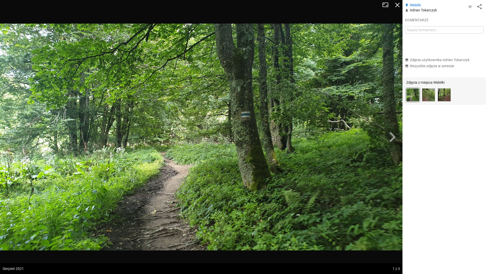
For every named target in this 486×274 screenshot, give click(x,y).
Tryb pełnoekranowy (387, 5)
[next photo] (392, 137)
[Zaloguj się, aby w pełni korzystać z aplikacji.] (470, 7)
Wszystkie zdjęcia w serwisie (432, 66)
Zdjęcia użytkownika (440, 60)
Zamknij (397, 5)
